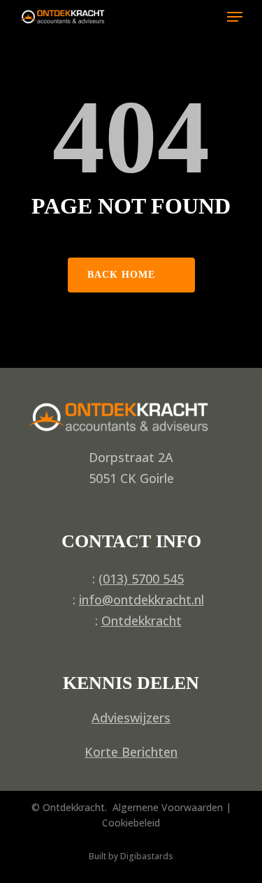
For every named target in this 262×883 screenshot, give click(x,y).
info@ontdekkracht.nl (141, 599)
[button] (234, 17)
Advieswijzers (131, 717)
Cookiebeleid (131, 822)
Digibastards (146, 856)
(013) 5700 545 (141, 578)
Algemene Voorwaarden (167, 807)
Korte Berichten (131, 751)
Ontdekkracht (141, 620)
